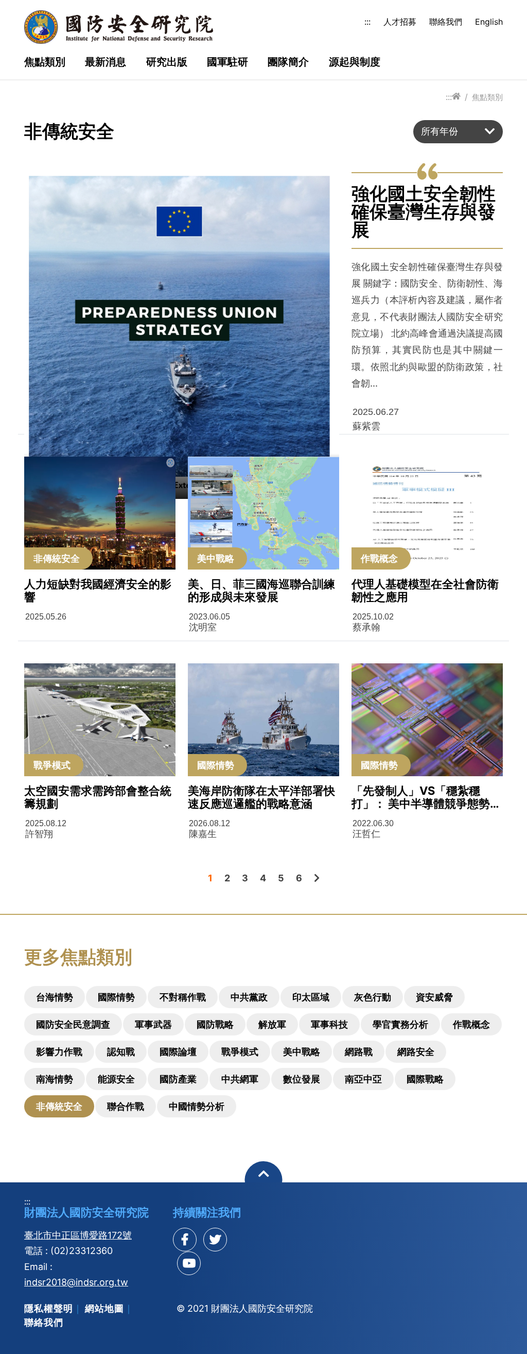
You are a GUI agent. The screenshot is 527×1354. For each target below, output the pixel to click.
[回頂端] (264, 1180)
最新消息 (105, 62)
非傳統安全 (59, 1106)
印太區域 (310, 997)
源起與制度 (354, 62)
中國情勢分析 (196, 1106)
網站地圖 (104, 1308)
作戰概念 (471, 1024)
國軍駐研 (227, 62)
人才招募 (399, 21)
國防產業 (178, 1079)
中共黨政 (249, 997)
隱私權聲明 (48, 1308)
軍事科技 (329, 1024)
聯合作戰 (125, 1106)
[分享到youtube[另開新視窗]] (189, 1263)
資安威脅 (434, 997)
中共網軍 (239, 1079)
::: (367, 21)
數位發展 (301, 1079)
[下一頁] (317, 878)
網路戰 (359, 1051)
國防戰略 (215, 1024)
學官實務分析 (400, 1024)
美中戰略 (301, 1051)
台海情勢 (54, 997)
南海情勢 (54, 1079)
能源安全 (116, 1079)
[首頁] (456, 97)
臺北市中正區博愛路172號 (78, 1235)
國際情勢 (116, 997)
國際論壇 (178, 1051)
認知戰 (121, 1051)
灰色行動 (372, 997)
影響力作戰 (59, 1051)
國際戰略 (425, 1079)
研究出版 (166, 62)
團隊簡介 (288, 62)
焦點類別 (44, 62)
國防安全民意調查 (73, 1024)
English (489, 21)
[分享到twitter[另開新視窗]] (215, 1239)
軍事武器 (153, 1024)
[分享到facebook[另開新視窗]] (185, 1239)
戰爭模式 (239, 1051)
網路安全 (415, 1051)
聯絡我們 (445, 21)
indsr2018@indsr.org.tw (76, 1282)
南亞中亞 (363, 1079)
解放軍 (272, 1024)
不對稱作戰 (183, 997)
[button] (458, 131)
